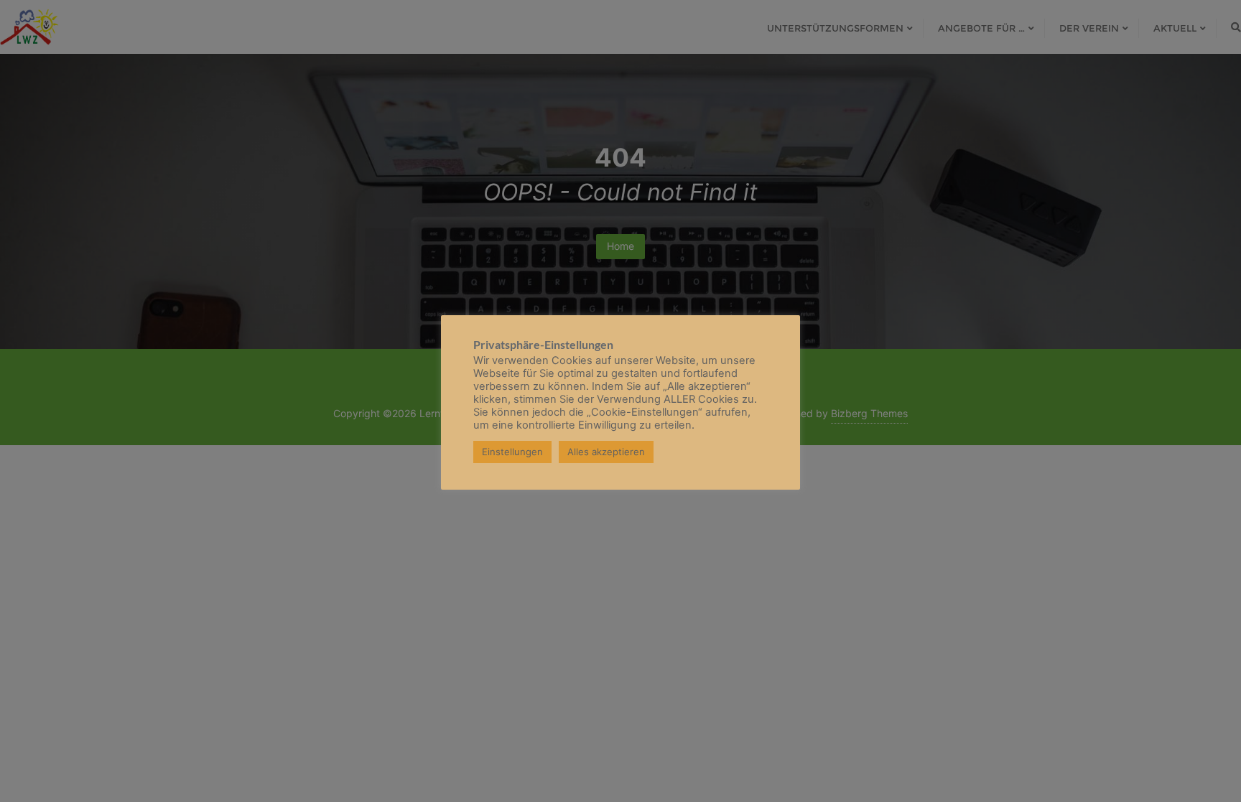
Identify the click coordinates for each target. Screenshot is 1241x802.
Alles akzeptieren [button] (606, 451)
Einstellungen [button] (512, 451)
